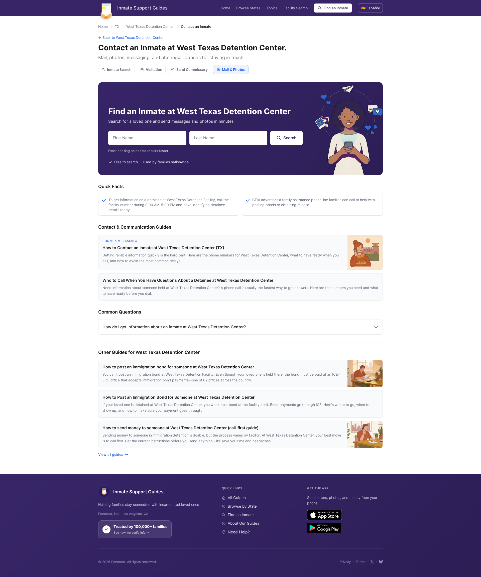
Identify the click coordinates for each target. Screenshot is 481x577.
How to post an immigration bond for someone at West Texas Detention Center (178, 366)
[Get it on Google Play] (324, 528)
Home (225, 8)
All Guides (237, 497)
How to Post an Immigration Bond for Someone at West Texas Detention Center (178, 397)
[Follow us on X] (372, 561)
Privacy (345, 562)
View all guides (110, 454)
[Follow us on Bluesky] (381, 562)
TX (117, 26)
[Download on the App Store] (324, 515)
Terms (360, 562)
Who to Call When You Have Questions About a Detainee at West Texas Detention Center (187, 280)
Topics (272, 8)
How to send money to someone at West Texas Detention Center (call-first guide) (180, 427)
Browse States (248, 8)
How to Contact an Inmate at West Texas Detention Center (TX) (163, 247)
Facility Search (296, 8)
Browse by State (242, 506)
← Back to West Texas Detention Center (131, 37)
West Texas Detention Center (150, 26)
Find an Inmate (336, 8)
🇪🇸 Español (370, 8)
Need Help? (239, 531)
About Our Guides (243, 523)
